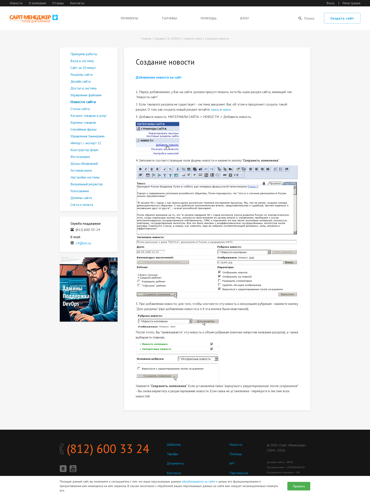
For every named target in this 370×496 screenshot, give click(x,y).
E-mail (75, 237)
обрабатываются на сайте (198, 481)
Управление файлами (85, 95)
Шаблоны (174, 444)
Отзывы (58, 3)
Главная (146, 38)
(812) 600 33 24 (106, 448)
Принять (299, 486)
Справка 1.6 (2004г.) (167, 38)
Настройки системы (85, 177)
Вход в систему (82, 61)
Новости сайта (193, 38)
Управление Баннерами (87, 136)
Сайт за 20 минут (83, 67)
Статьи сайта (80, 109)
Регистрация (351, 3)
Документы (175, 463)
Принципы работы (83, 54)
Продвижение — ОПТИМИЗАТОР (286, 467)
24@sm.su (83, 243)
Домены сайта (81, 198)
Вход (330, 3)
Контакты (77, 3)
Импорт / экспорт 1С (85, 143)
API (231, 463)
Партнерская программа (238, 475)
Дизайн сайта (80, 81)
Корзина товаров (83, 122)
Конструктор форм (84, 150)
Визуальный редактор (86, 184)
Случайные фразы (83, 129)
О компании (37, 3)
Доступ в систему (83, 88)
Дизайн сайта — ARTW (280, 462)
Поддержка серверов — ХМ (283, 472)
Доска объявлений (84, 163)
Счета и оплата (81, 204)
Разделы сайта (81, 74)
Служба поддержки (85, 223)
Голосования (79, 191)
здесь (215, 109)
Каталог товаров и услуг (88, 115)
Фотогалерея (80, 156)
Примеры (129, 18)
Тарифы (169, 18)
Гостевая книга (81, 170)
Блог (244, 18)
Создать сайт (342, 18)
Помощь (209, 18)
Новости (16, 3)
